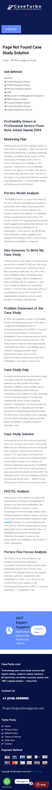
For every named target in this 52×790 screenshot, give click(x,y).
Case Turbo (37, 771)
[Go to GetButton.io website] (7, 787)
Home (6, 60)
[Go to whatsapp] (7, 781)
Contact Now (38, 630)
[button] (26, 15)
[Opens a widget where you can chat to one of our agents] (41, 785)
